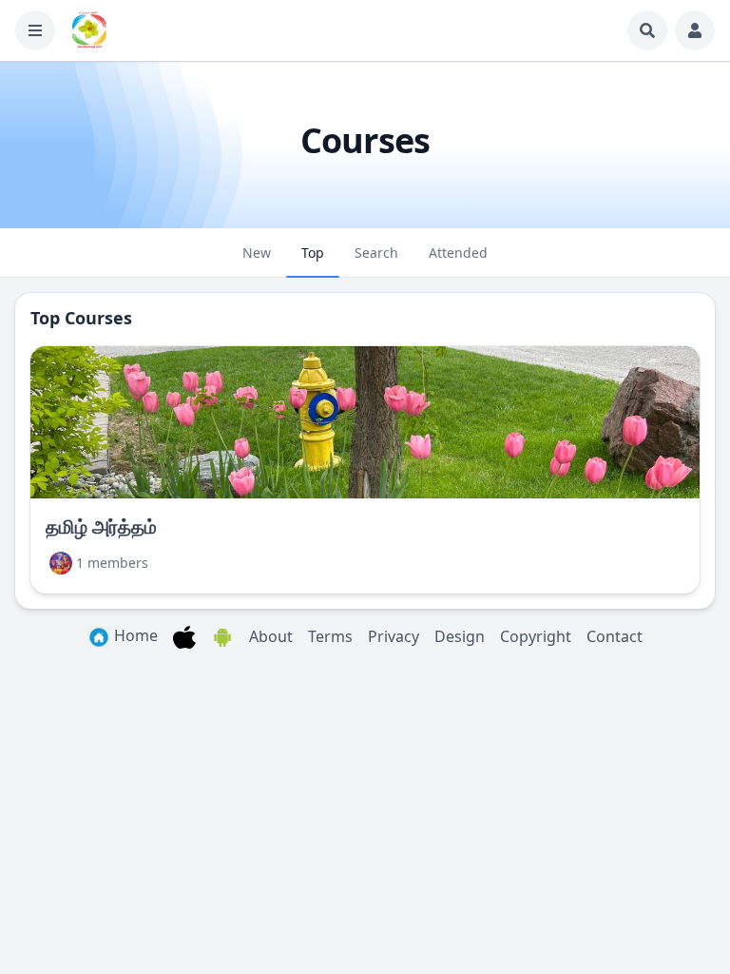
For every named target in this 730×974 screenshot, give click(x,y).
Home (134, 635)
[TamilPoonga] (89, 30)
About (271, 636)
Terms (330, 636)
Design (459, 636)
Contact (614, 636)
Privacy (393, 636)
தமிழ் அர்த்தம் (101, 526)
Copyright (535, 636)
